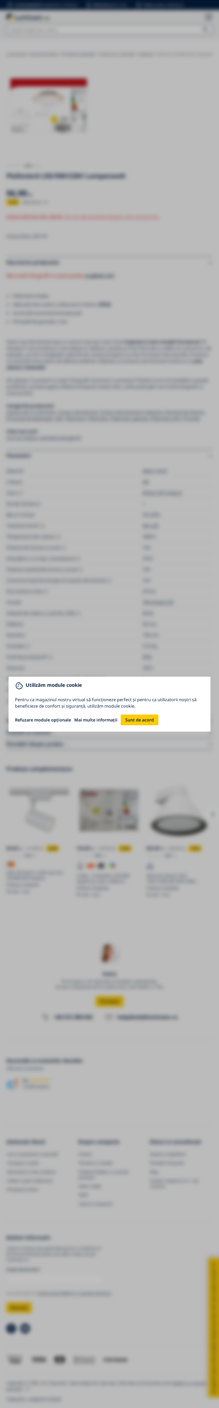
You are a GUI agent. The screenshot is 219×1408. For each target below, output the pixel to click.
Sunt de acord (139, 720)
